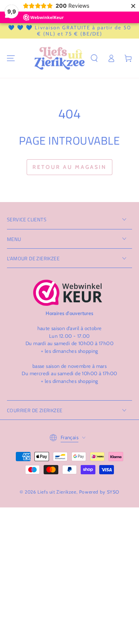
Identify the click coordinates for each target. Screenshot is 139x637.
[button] (94, 58)
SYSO (113, 492)
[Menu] (10, 58)
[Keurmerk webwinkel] (67, 293)
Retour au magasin (69, 166)
